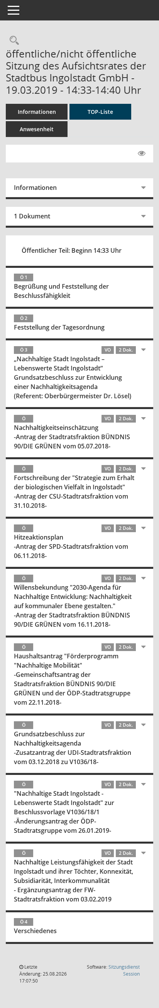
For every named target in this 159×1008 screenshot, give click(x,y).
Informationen (37, 111)
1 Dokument (32, 216)
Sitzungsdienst (124, 970)
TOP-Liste (100, 111)
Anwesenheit (37, 129)
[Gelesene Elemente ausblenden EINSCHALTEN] (141, 154)
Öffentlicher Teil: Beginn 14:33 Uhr (72, 250)
